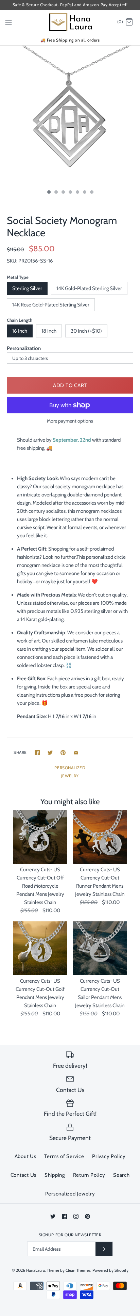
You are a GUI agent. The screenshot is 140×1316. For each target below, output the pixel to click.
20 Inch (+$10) (86, 331)
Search (121, 1175)
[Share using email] (75, 752)
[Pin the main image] (63, 752)
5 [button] (77, 192)
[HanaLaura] (70, 22)
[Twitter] (52, 1216)
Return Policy (89, 1175)
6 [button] (84, 192)
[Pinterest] (87, 1216)
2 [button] (55, 192)
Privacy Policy (109, 1156)
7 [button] (91, 192)
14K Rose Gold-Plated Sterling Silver (50, 305)
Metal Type (18, 277)
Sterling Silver (27, 288)
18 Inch (48, 331)
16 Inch (19, 331)
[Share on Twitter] (50, 752)
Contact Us (24, 1175)
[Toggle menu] (8, 21)
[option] (70, 116)
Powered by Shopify (110, 1270)
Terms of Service (64, 1156)
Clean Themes (78, 1270)
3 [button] (62, 192)
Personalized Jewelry (70, 1194)
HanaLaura (35, 1270)
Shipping (55, 1175)
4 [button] (70, 192)
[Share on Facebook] (37, 752)
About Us (25, 1156)
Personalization (24, 348)
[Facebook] (64, 1216)
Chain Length (19, 320)
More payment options (70, 421)
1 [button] (48, 192)
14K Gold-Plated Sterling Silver (89, 288)
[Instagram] (75, 1216)
